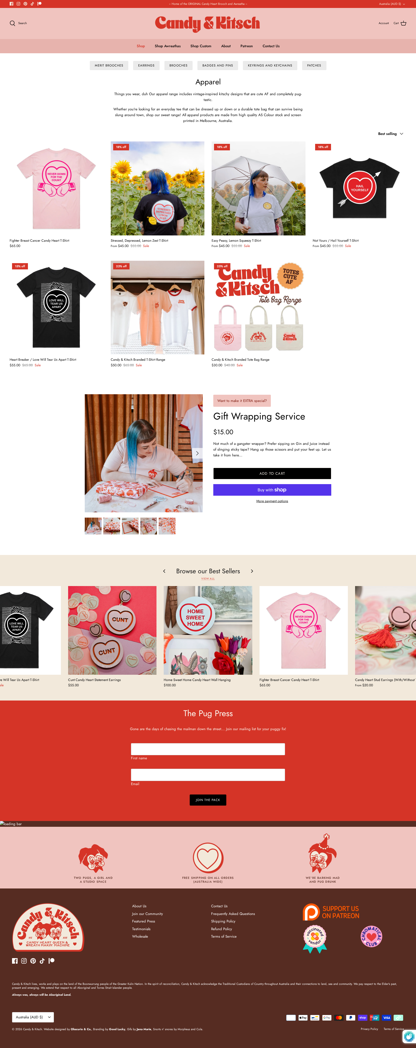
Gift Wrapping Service (259, 416)
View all (208, 579)
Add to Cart (272, 473)
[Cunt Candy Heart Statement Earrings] (112, 630)
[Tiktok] (32, 4)
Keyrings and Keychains (270, 65)
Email (135, 784)
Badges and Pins (217, 65)
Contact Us (271, 46)
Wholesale (140, 936)
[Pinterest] (25, 4)
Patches (314, 65)
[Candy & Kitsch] (208, 23)
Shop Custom (200, 46)
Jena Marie (144, 1029)
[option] (144, 453)
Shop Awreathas (168, 46)
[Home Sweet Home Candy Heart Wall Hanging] (208, 630)
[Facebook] (11, 4)
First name (139, 758)
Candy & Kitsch (32, 1029)
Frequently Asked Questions (233, 913)
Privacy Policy (369, 1029)
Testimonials (141, 929)
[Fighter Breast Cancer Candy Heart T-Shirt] (57, 188)
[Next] (197, 453)
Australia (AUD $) (390, 4)
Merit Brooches (109, 65)
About (226, 46)
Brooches (178, 65)
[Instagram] (18, 4)
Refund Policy (221, 929)
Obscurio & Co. (81, 1029)
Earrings (146, 65)
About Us (139, 906)
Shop (141, 46)
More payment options (272, 501)
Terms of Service (224, 936)
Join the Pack (208, 800)
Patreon (246, 46)
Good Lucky (117, 1029)
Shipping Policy (223, 921)
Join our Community (147, 913)
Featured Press (143, 921)
